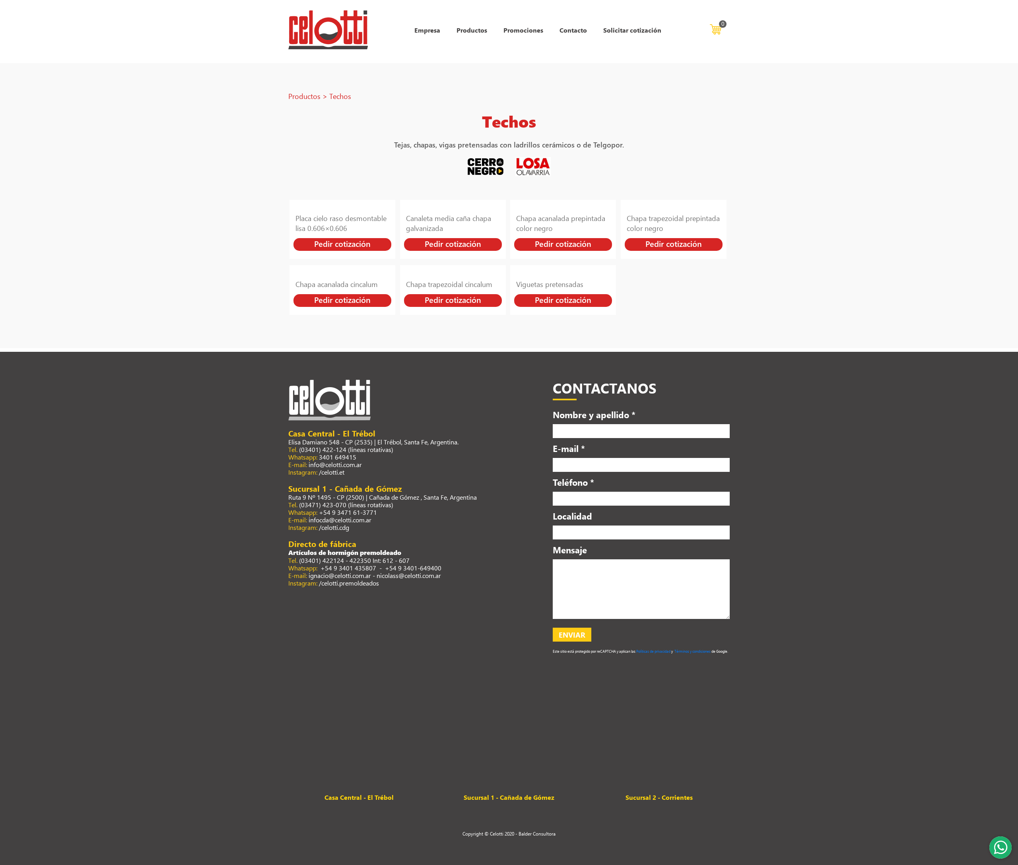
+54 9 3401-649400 (413, 568)
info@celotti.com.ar (335, 464)
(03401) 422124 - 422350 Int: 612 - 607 (354, 560)
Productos (472, 30)
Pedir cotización (342, 243)
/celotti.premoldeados (349, 583)
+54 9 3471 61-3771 (348, 512)
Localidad (572, 516)
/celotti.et (331, 472)
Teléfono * (573, 482)
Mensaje (570, 550)
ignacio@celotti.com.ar (340, 575)
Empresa (427, 30)
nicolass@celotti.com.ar (409, 575)
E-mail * (569, 448)
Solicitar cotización (632, 30)
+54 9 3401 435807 (347, 568)
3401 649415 (337, 457)
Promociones (523, 30)
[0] (715, 28)
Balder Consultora (537, 833)
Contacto (573, 30)
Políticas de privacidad (653, 651)
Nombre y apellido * (594, 415)
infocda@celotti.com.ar (340, 520)
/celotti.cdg (334, 527)
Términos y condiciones (692, 651)
